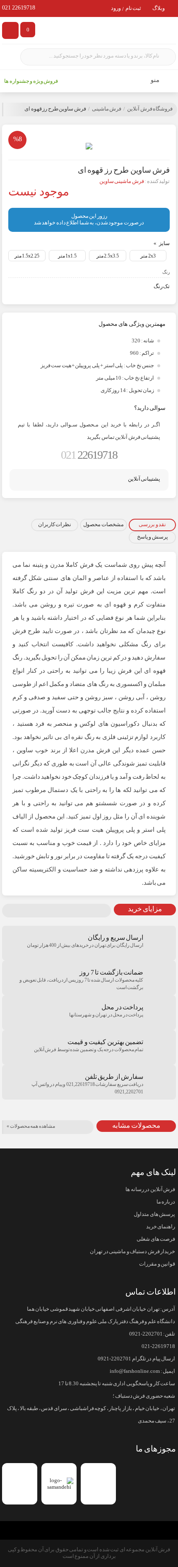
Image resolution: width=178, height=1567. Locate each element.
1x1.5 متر (67, 255)
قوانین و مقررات (157, 1264)
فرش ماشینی (107, 109)
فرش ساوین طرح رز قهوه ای (55, 109)
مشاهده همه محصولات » (31, 1126)
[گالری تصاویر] (89, 146)
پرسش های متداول (154, 1214)
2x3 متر (148, 255)
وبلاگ (158, 8)
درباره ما (165, 1202)
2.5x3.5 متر (107, 255)
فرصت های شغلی (156, 1239)
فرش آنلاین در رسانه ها (150, 1189)
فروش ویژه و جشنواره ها (31, 81)
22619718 (89, 454)
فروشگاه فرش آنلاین (150, 109)
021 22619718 (18, 8)
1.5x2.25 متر (27, 255)
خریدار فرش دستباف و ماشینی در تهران (132, 1251)
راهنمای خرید (160, 1227)
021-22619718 (158, 1346)
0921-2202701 (146, 1334)
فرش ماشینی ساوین (121, 181)
